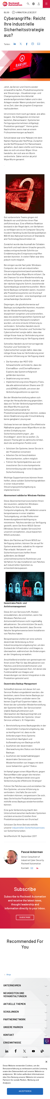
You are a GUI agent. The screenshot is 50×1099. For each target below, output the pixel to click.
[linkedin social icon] (37, 868)
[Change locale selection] (33, 4)
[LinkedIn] (7, 1050)
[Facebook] (16, 1050)
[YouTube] (33, 1050)
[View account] (39, 4)
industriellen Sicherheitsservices (28, 828)
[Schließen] (46, 1061)
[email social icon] (32, 868)
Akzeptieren (25, 1091)
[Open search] (28, 4)
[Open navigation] (46, 4)
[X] (25, 1050)
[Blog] (42, 1050)
